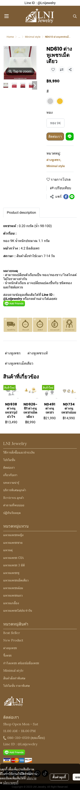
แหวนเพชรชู (11, 573)
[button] (75, 16)
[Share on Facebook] (65, 196)
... (19, 36)
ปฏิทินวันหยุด (12, 513)
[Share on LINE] (71, 196)
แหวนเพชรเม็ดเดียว (16, 580)
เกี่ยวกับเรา (10, 475)
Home (10, 36)
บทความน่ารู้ (11, 483)
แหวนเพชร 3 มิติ (14, 565)
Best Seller (11, 633)
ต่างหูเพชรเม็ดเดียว (19, 363)
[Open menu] (6, 16)
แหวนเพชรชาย (13, 543)
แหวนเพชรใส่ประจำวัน (17, 610)
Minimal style (32, 36)
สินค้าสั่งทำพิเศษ (14, 678)
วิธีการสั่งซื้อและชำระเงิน (19, 452)
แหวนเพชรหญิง (13, 535)
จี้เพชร (7, 655)
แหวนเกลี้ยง (11, 603)
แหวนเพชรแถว (13, 595)
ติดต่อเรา (55, 137)
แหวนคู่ (8, 550)
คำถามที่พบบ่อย (13, 505)
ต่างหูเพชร (54, 160)
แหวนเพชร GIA (13, 558)
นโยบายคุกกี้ (10, 782)
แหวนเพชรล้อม (13, 588)
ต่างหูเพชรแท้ (38, 353)
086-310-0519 (18, 738)
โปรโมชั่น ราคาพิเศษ (16, 686)
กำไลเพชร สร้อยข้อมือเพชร (21, 663)
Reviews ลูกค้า (13, 498)
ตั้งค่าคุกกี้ (59, 777)
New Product (13, 640)
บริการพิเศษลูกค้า (14, 490)
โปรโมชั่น (9, 460)
